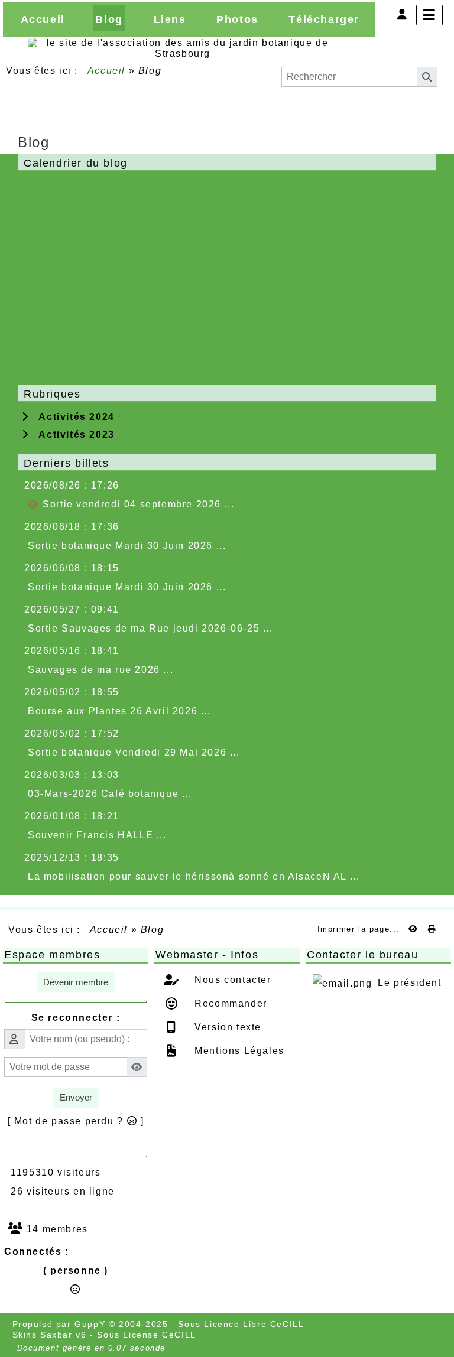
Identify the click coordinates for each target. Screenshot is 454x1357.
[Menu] (429, 15)
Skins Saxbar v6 (49, 1334)
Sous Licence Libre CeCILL (242, 1324)
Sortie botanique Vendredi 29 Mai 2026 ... (134, 752)
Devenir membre (75, 982)
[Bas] (435, 460)
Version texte (226, 1027)
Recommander (229, 1003)
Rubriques (225, 394)
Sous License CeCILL (146, 1334)
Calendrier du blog (225, 163)
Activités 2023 (73, 434)
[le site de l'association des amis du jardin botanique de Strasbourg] (183, 48)
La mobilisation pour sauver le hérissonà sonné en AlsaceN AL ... (193, 876)
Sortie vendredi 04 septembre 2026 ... (137, 504)
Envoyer (76, 1097)
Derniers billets (225, 463)
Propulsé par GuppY (60, 1324)
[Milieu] (435, 437)
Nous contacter (231, 980)
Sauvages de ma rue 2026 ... (100, 670)
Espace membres (74, 955)
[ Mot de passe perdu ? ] (76, 1121)
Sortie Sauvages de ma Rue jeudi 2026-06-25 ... (150, 628)
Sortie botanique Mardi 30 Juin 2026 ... (127, 546)
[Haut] (435, 414)
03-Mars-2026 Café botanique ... (110, 794)
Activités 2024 (73, 417)
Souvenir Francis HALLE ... (97, 835)
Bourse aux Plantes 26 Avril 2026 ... (119, 711)
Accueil (106, 71)
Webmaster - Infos (225, 955)
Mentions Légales (238, 1051)
